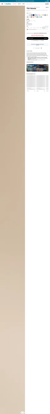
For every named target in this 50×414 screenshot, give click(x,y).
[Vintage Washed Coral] (33, 17)
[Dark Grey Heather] (31, 17)
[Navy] (33, 15)
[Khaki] (28, 15)
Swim (23, 3)
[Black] (31, 15)
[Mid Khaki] (47, 15)
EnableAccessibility (47, 1)
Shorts (19, 3)
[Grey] (43, 15)
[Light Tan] (29, 17)
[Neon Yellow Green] (41, 15)
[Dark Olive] (37, 17)
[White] (35, 15)
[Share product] (41, 48)
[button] (14, 4)
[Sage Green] (35, 17)
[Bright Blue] (37, 15)
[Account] (46, 3)
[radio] (28, 15)
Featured (14, 3)
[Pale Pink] (39, 15)
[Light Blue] (39, 17)
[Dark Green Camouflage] (41, 17)
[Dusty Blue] (28, 17)
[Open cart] (47, 3)
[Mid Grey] (29, 15)
